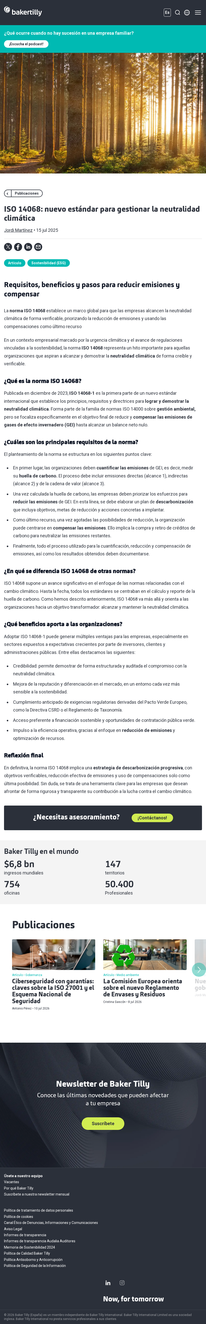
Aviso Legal (13, 1229)
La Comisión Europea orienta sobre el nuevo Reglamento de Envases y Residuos (142, 988)
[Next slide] (199, 970)
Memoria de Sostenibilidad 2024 (29, 1247)
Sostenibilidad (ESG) (48, 263)
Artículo (14, 263)
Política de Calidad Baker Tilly (27, 1253)
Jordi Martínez (18, 230)
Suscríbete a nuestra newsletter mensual (36, 1194)
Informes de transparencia (25, 1235)
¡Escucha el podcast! (26, 44)
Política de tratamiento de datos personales (38, 1210)
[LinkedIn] (108, 1283)
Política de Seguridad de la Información (35, 1266)
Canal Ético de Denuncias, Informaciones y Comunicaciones (51, 1223)
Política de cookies (18, 1217)
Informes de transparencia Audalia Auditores (39, 1241)
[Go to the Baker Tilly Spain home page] (23, 12)
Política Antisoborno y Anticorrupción (33, 1260)
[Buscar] (177, 13)
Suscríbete (103, 1123)
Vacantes (11, 1182)
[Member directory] (187, 13)
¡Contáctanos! (152, 817)
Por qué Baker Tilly (18, 1188)
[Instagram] (122, 1283)
